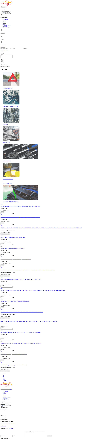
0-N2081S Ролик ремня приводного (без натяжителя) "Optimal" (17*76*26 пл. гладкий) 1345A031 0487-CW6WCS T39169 (27, 270)
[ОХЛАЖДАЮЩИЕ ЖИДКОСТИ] (20, 199)
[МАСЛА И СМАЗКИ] (11, 176)
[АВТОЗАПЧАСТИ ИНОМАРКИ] (11, 104)
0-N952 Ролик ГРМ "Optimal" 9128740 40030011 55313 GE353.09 (15, 301)
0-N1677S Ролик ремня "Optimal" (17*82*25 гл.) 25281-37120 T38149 (16, 259)
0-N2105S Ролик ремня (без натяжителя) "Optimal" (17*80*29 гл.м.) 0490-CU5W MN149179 (21, 279)
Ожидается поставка (5, 233)
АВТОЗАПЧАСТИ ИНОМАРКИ (10, 106)
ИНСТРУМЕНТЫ (7, 160)
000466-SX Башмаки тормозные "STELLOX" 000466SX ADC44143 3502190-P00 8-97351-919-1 (22, 312)
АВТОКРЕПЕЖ (6, 124)
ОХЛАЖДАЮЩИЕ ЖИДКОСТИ (10, 201)
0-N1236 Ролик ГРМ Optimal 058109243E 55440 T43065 (13, 237)
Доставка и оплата (7, 25)
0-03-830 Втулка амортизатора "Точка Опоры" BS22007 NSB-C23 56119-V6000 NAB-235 (20, 217)
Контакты (5, 26)
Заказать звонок (4, 17)
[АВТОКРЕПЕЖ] (11, 122)
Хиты (4, 23)
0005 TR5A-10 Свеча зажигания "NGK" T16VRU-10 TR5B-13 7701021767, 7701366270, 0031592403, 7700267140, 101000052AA (29, 321)
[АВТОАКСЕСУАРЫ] (11, 85)
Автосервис (5, 19)
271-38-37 (3, 12)
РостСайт (11, 428)
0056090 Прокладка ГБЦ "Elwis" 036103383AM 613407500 (14, 354)
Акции (4, 21)
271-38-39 (3, 13)
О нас (4, 20)
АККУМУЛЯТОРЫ (7, 183)
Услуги (4, 24)
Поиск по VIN (6, 27)
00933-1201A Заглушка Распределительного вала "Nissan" (13, 364)
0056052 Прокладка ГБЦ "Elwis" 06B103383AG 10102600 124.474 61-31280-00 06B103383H (21, 343)
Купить (2, 212)
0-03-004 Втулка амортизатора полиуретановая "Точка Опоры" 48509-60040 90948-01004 (20, 206)
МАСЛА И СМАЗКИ (8, 179)
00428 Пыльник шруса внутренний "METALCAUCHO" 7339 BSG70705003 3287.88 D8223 (21, 332)
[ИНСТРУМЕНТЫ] (20, 158)
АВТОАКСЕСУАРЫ (7, 88)
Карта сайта (3, 426)
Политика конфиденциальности (8, 423)
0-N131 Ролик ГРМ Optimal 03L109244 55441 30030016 (13, 248)
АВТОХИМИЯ (6, 142)
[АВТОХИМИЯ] (11, 140)
